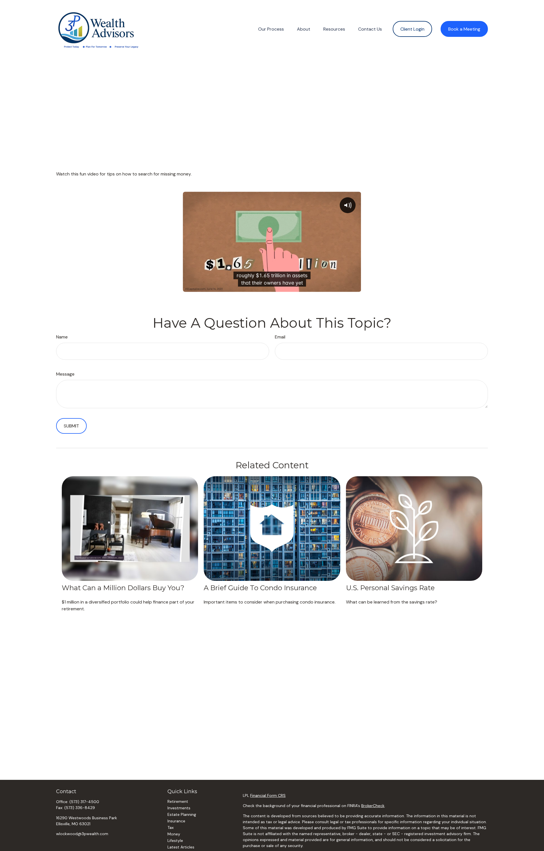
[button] (271, 29)
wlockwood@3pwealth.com (82, 833)
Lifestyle (175, 840)
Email (280, 337)
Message (65, 374)
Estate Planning (181, 814)
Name (62, 337)
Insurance (176, 821)
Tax (170, 827)
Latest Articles (180, 847)
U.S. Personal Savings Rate (390, 588)
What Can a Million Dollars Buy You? (123, 588)
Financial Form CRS (268, 795)
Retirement (177, 801)
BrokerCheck (372, 805)
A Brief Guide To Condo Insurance (260, 588)
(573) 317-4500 (84, 801)
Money (173, 834)
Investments (178, 807)
